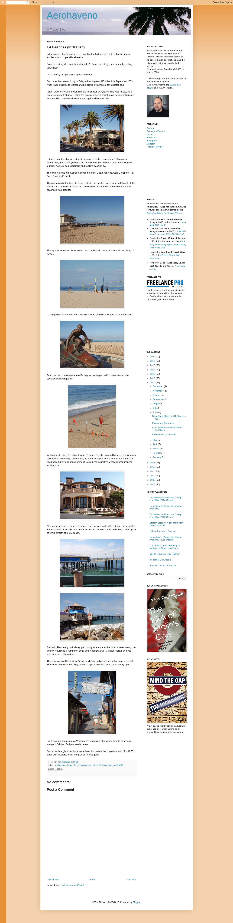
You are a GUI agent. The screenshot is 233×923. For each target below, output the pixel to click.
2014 (153, 382)
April (155, 444)
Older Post (131, 879)
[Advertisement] (92, 869)
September (159, 399)
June (155, 412)
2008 (153, 484)
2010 (153, 475)
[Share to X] (55, 769)
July (155, 408)
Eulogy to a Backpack (163, 423)
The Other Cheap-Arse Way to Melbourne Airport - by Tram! (164, 546)
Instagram (152, 140)
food (76, 765)
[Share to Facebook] (58, 769)
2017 (153, 369)
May (155, 440)
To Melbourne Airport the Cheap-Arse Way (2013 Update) (165, 515)
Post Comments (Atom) (72, 885)
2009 (153, 480)
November (158, 390)
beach (70, 765)
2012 (153, 467)
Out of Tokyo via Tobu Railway (164, 554)
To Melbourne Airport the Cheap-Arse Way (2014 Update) (165, 498)
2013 (153, 462)
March (156, 448)
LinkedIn (151, 143)
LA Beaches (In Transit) (164, 434)
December (158, 386)
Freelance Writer (155, 146)
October (157, 395)
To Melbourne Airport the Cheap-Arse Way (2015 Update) (165, 538)
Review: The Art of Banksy (162, 565)
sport (115, 765)
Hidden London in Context (162, 531)
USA (121, 765)
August (156, 403)
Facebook (152, 137)
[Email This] (49, 769)
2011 (152, 471)
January (157, 457)
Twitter (150, 134)
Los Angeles (85, 765)
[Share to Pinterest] (61, 769)
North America (105, 765)
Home (92, 879)
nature (95, 765)
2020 (153, 356)
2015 (153, 378)
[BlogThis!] (52, 769)
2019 (153, 361)
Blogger (136, 902)
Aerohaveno (72, 15)
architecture (60, 765)
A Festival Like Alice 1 (160, 559)
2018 (153, 365)
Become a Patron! (156, 131)
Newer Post (53, 879)
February (158, 453)
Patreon (151, 128)
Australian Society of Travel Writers (164, 213)
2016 (153, 374)
